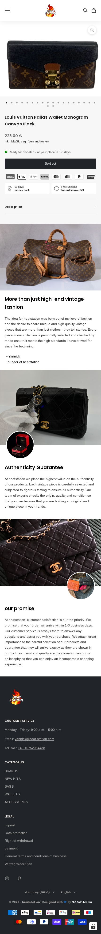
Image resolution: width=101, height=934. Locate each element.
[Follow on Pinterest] (19, 878)
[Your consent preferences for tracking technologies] (93, 926)
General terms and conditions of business (35, 856)
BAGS (9, 786)
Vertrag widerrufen (18, 864)
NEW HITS (13, 779)
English (66, 892)
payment (11, 848)
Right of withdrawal (19, 840)
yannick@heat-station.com (34, 739)
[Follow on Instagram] (7, 878)
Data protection (16, 833)
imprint (10, 825)
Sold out (50, 163)
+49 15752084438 (31, 748)
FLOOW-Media (82, 902)
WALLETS (12, 794)
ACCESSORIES (16, 802)
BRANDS (11, 771)
